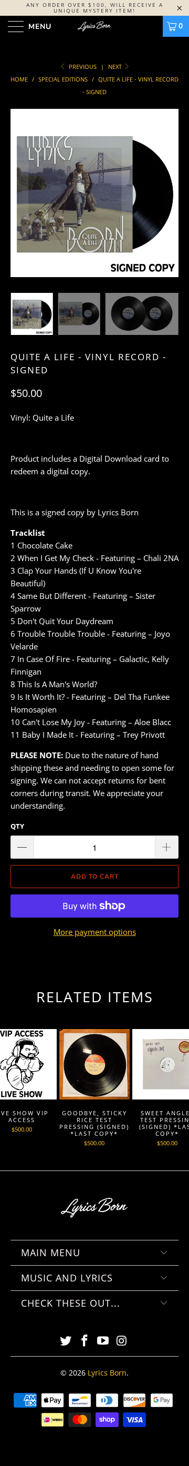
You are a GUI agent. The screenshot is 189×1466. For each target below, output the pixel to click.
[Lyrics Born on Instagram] (122, 1341)
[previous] (20, 201)
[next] (168, 201)
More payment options (95, 932)
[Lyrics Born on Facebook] (84, 1341)
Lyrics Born (107, 1373)
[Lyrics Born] (94, 26)
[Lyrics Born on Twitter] (66, 1341)
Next (115, 66)
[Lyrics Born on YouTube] (103, 1341)
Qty (17, 826)
